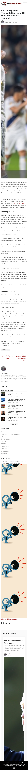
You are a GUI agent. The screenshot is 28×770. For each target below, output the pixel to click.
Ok (14, 767)
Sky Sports (21, 203)
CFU (2, 436)
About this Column (9, 619)
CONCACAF (4, 441)
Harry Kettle (7, 21)
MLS (8, 349)
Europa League (5, 446)
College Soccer (5, 439)
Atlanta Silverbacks (6, 433)
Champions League (6, 438)
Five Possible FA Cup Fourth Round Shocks (15, 405)
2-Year (2, 431)
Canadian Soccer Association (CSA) (10, 434)
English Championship (7, 444)
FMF (2, 455)
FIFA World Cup (5, 451)
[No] (26, 765)
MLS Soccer (14, 203)
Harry (9, 653)
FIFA (2, 450)
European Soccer (5, 448)
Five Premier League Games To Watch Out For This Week (16, 399)
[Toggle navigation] (25, 3)
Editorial (4, 349)
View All (14, 424)
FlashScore (4, 453)
